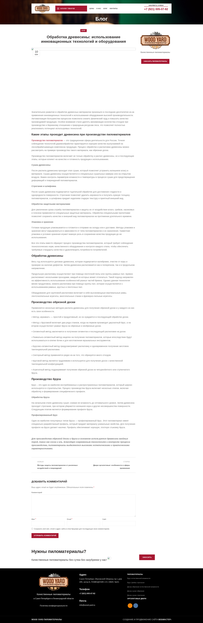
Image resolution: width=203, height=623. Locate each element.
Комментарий (36, 492)
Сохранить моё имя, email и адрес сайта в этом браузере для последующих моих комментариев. (72, 529)
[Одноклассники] (130, 605)
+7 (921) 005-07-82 (156, 9)
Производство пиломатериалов (47, 140)
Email (69, 519)
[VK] (135, 605)
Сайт (104, 519)
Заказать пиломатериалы (155, 61)
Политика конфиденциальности (53, 606)
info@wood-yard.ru (87, 605)
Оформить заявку (156, 5)
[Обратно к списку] (83, 465)
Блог (84, 30)
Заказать (147, 557)
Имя (33, 519)
